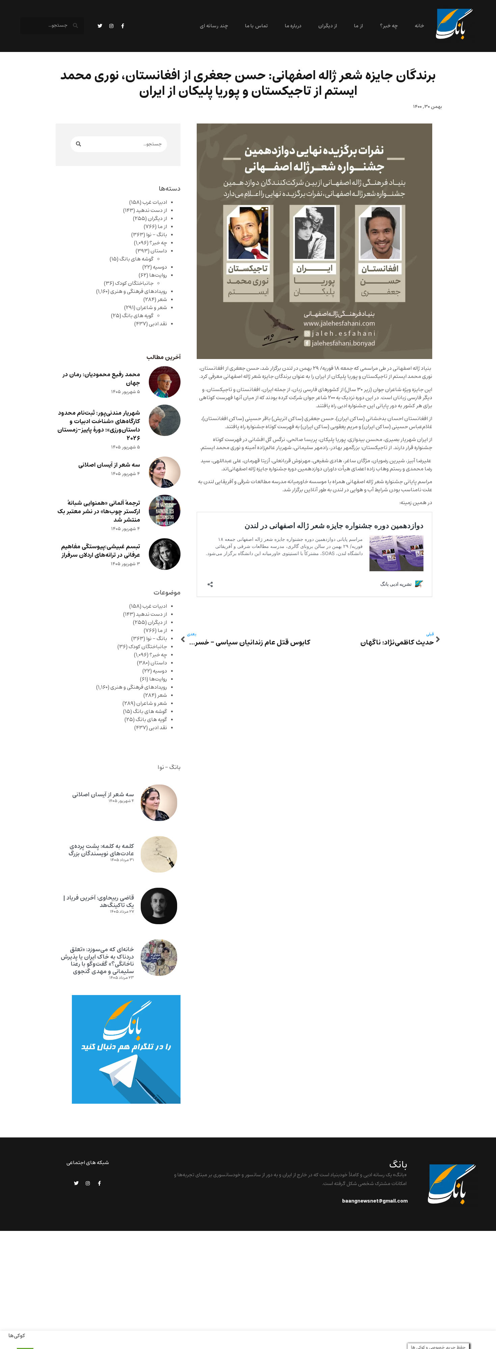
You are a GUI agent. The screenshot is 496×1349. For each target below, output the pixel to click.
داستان (158, 251)
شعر (162, 300)
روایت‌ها (158, 275)
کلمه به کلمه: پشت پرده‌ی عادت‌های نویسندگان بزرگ (101, 850)
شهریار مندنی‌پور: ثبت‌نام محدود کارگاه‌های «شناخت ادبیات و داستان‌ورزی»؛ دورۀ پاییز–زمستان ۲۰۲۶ (98, 425)
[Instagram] (111, 26)
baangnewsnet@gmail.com (375, 1201)
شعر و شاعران (151, 308)
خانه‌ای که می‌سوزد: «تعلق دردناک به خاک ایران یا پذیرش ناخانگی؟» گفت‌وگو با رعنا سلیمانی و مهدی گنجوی (97, 960)
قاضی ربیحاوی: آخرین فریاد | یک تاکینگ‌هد (98, 901)
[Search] (78, 144)
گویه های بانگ (138, 316)
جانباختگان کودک (134, 283)
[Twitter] (100, 26)
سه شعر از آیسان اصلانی (109, 465)
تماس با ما (256, 26)
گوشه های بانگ (136, 259)
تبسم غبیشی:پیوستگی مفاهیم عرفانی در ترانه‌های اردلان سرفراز (100, 551)
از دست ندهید (151, 211)
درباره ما (293, 26)
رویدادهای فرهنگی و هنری (138, 291)
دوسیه (160, 267)
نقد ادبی (158, 324)
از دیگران (327, 26)
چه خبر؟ (389, 26)
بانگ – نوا (156, 235)
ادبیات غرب (154, 202)
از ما (358, 26)
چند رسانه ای (214, 26)
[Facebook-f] (122, 26)
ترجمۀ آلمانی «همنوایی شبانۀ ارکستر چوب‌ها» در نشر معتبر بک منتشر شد (98, 511)
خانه (419, 26)
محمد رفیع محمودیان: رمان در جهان (101, 379)
